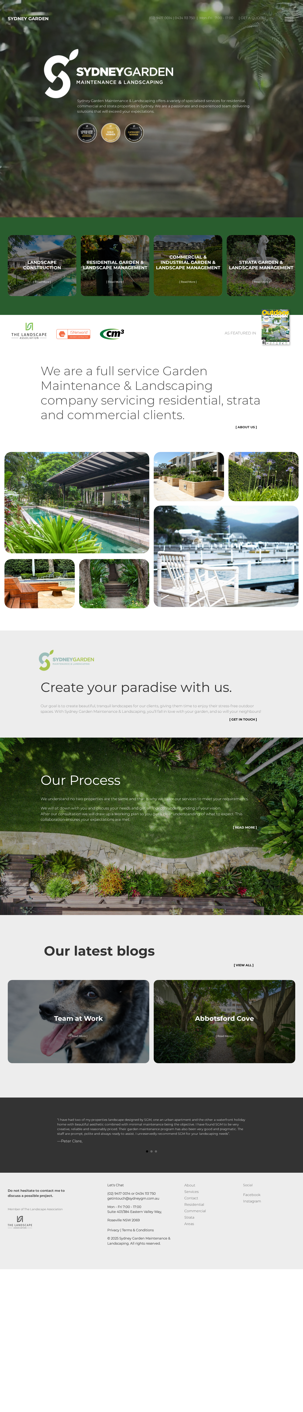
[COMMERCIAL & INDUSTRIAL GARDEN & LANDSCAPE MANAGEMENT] (188, 268)
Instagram (252, 1210)
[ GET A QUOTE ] (252, 18)
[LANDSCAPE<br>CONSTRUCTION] (42, 268)
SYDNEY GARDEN (28, 18)
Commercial (195, 1220)
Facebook (251, 1204)
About (189, 1194)
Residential (194, 1214)
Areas (189, 1233)
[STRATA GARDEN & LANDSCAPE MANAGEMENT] (261, 268)
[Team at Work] (78, 1023)
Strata (189, 1227)
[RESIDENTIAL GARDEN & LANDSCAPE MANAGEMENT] (115, 268)
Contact (191, 1207)
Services (191, 1201)
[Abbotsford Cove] (224, 1023)
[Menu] (289, 19)
